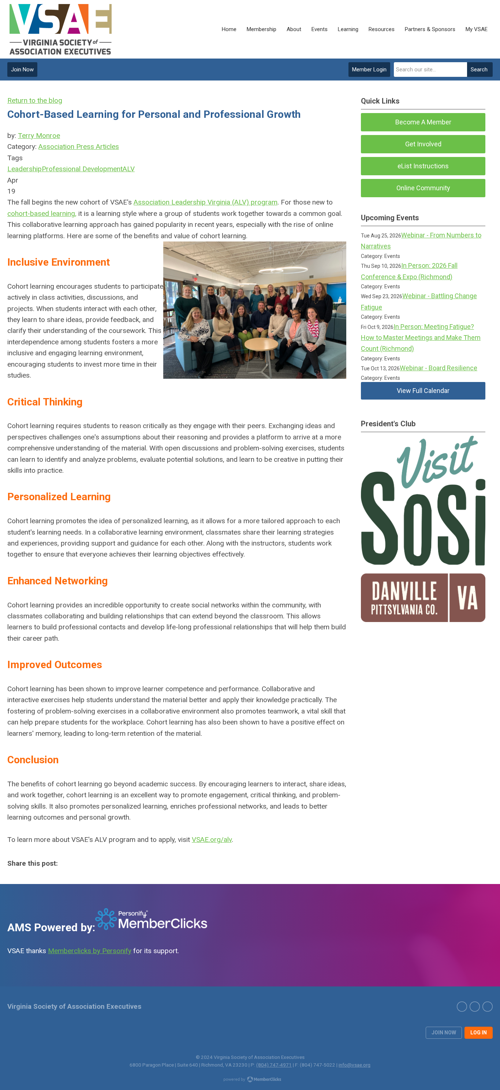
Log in (478, 1032)
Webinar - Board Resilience (438, 368)
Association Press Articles (78, 146)
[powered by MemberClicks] (250, 1080)
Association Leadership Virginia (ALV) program (205, 202)
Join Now (22, 69)
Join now (444, 1032)
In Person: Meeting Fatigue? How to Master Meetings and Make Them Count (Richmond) (421, 338)
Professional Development (82, 169)
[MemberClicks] (61, 29)
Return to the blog (34, 100)
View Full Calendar (423, 390)
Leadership (24, 169)
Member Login (369, 69)
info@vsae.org (354, 1065)
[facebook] (487, 1006)
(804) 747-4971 (274, 1065)
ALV (129, 169)
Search (479, 69)
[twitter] (462, 1006)
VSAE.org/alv (212, 839)
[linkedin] (475, 1006)
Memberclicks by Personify (89, 951)
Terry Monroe (39, 135)
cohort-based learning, (42, 213)
